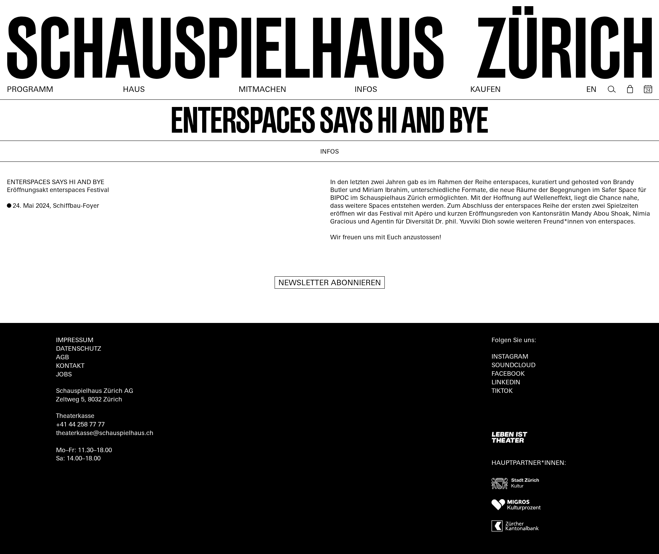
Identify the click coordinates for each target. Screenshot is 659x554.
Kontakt (70, 366)
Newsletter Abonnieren (329, 283)
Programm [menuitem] (30, 90)
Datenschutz (78, 349)
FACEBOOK (508, 374)
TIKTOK (502, 391)
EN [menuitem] (591, 90)
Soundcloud (513, 366)
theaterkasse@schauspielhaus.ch (104, 434)
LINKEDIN (506, 383)
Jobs (64, 375)
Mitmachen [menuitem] (262, 90)
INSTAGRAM (510, 357)
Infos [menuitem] (366, 90)
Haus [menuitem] (134, 90)
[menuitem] (612, 89)
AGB (62, 358)
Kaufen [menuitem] (485, 90)
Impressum (74, 341)
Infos (329, 152)
